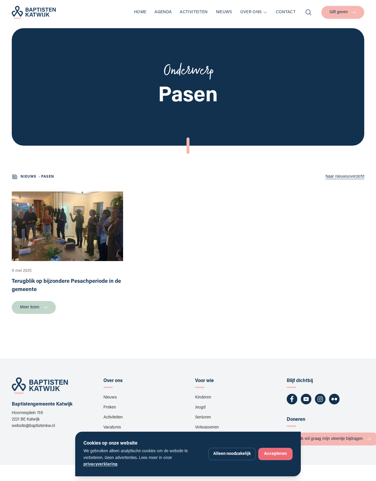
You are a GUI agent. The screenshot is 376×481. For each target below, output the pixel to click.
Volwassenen (207, 428)
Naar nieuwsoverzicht (344, 177)
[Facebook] (292, 399)
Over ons (251, 12)
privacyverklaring (100, 464)
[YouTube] (306, 399)
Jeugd (200, 408)
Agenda (163, 12)
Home (140, 12)
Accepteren (275, 454)
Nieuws (224, 12)
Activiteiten (193, 12)
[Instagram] (320, 399)
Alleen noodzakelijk (232, 454)
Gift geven (339, 12)
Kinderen (203, 398)
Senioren (203, 418)
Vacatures (112, 428)
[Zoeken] (308, 12)
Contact (286, 12)
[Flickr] (334, 399)
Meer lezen (29, 307)
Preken (109, 408)
